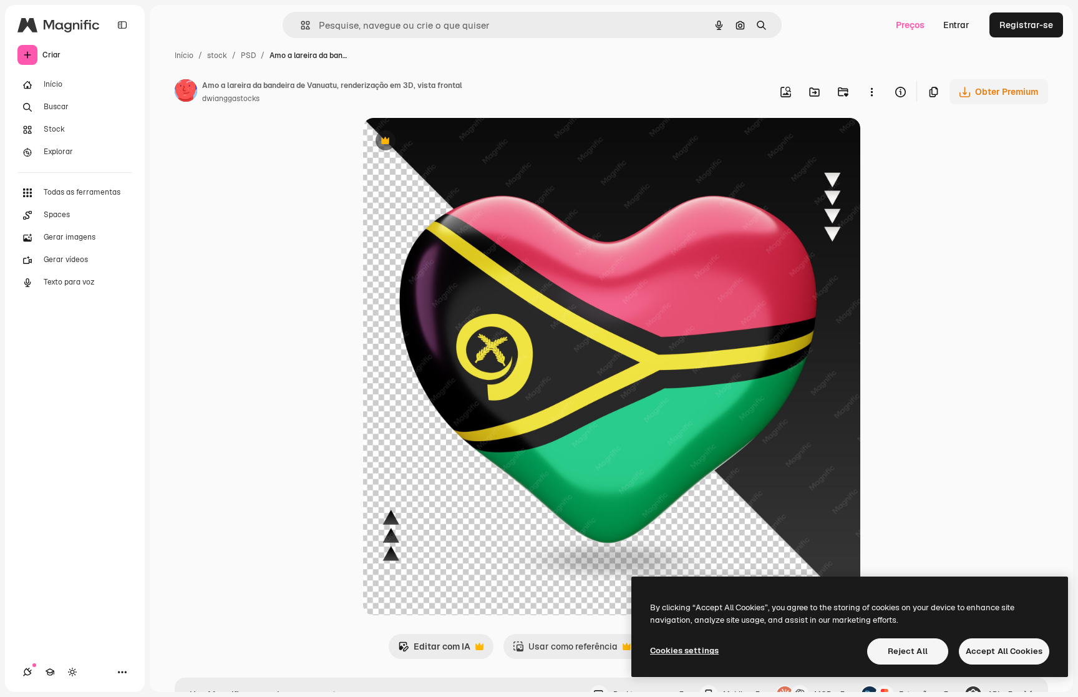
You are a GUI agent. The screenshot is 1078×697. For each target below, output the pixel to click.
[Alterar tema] (72, 672)
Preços (910, 25)
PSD (248, 56)
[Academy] (50, 672)
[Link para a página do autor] (186, 92)
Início (184, 56)
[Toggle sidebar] (122, 25)
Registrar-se (1026, 25)
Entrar (956, 25)
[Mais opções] (871, 91)
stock (217, 56)
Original (442, 142)
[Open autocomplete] (300, 25)
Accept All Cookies (1004, 651)
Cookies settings (684, 650)
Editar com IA (434, 650)
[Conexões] (27, 672)
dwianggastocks (231, 99)
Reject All (908, 651)
